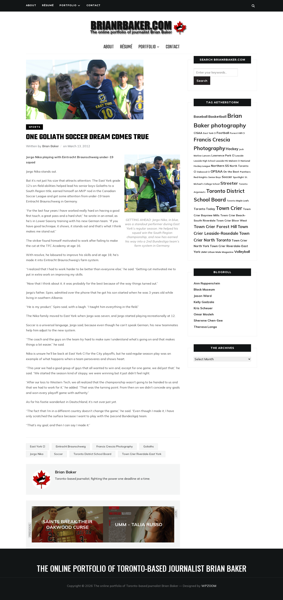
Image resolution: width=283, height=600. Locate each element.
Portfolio (68, 5)
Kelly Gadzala (204, 302)
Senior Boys (214, 177)
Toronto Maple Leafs (238, 200)
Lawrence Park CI (222, 155)
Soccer (58, 454)
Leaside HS (222, 160)
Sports (34, 126)
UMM (204, 252)
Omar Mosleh (204, 314)
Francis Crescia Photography (114, 446)
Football (223, 133)
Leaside (239, 155)
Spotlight (238, 177)
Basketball (217, 116)
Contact (93, 5)
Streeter (229, 183)
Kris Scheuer (203, 308)
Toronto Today (204, 209)
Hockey (232, 149)
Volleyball (242, 251)
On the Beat (231, 171)
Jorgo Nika (36, 454)
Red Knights (201, 177)
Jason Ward (203, 296)
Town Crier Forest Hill (215, 226)
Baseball (201, 116)
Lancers (206, 155)
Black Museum (204, 289)
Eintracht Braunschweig (71, 446)
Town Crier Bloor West (231, 220)
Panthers (245, 171)
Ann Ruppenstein (207, 283)
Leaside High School (204, 161)
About (31, 5)
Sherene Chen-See (208, 320)
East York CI (37, 446)
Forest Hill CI (237, 133)
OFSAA (217, 171)
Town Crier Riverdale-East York (141, 454)
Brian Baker (50, 146)
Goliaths (148, 446)
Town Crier (229, 208)
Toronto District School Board (92, 454)
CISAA (198, 133)
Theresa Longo (205, 327)
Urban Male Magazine (221, 252)
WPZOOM (208, 586)
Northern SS (220, 166)
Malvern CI (234, 161)
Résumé (48, 5)
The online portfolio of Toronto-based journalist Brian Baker (141, 568)
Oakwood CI (203, 171)
